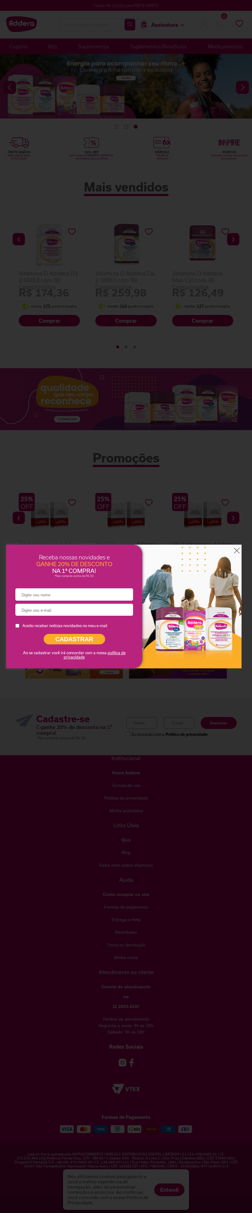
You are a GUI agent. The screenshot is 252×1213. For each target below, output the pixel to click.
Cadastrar (74, 639)
